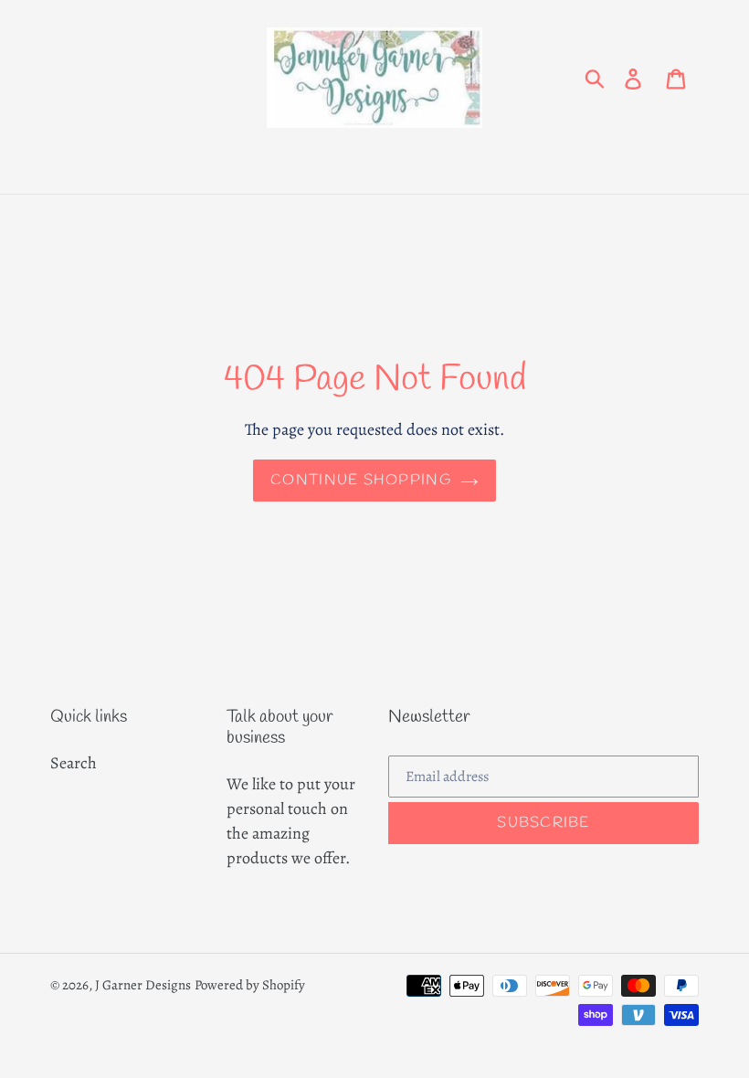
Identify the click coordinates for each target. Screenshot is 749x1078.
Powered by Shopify (250, 985)
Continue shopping (360, 480)
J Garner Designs (143, 985)
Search (73, 763)
